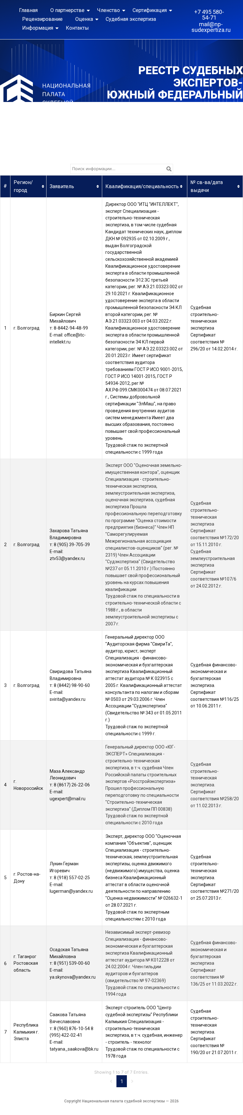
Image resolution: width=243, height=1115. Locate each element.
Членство (108, 10)
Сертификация (150, 10)
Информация (37, 28)
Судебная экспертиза (131, 19)
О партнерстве (67, 10)
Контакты (77, 28)
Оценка (84, 19)
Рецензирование (42, 19)
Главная (28, 10)
